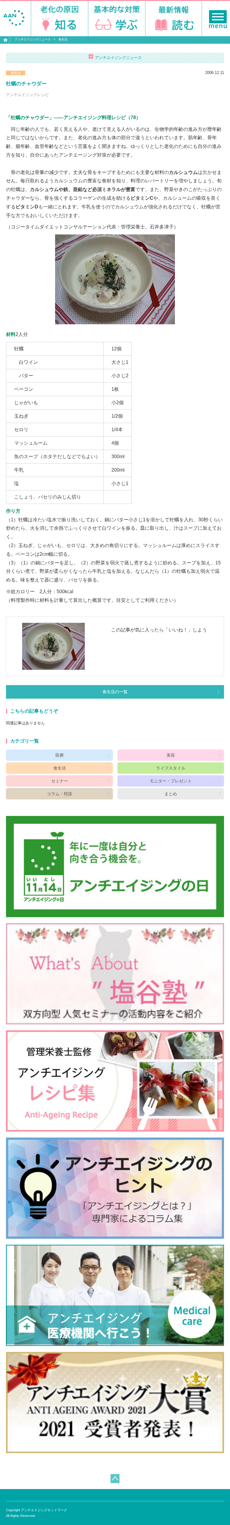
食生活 (62, 39)
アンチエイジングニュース (33, 39)
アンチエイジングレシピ (27, 95)
